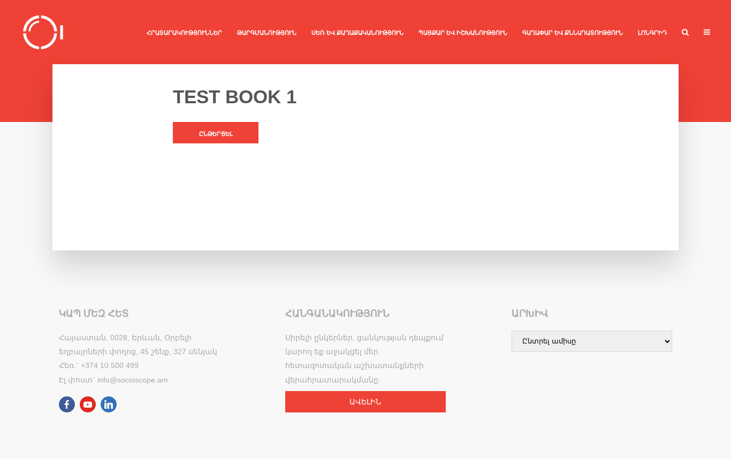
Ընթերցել (216, 134)
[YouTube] (88, 404)
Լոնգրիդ (652, 32)
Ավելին (365, 401)
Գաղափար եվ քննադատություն (572, 32)
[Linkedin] (109, 404)
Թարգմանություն (266, 32)
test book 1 (234, 96)
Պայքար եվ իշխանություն (462, 32)
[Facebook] (67, 404)
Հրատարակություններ (184, 32)
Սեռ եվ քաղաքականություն (357, 32)
